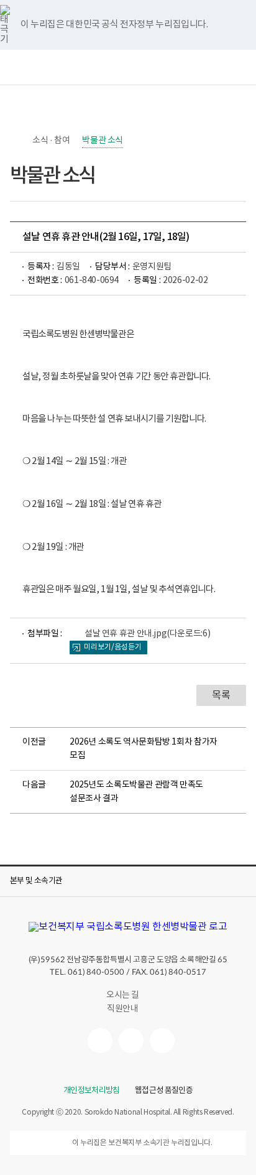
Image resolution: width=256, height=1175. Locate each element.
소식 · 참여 (51, 141)
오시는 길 (122, 995)
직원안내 (122, 1009)
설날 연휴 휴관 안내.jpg (147, 634)
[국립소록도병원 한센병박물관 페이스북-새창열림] (100, 1040)
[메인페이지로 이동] (128, 926)
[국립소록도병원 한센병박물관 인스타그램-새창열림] (162, 1040)
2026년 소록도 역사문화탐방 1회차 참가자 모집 (143, 749)
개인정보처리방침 (91, 1091)
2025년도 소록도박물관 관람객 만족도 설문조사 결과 (136, 792)
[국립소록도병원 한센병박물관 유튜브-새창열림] (131, 1040)
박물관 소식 (102, 141)
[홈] (16, 140)
